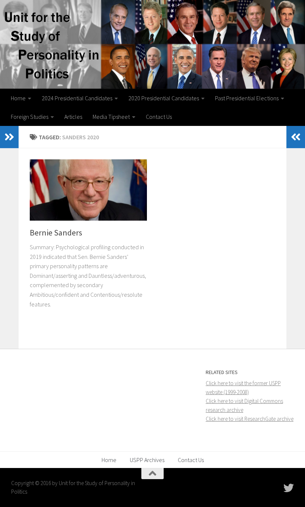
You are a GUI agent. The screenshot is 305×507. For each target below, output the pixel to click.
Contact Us (159, 116)
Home (18, 98)
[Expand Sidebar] (9, 137)
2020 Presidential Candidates (163, 98)
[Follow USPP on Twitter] (288, 488)
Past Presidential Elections (247, 98)
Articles (73, 116)
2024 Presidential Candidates (77, 98)
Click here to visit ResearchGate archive (249, 418)
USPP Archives (147, 460)
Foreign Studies (29, 116)
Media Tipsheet (111, 116)
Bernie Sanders (56, 232)
